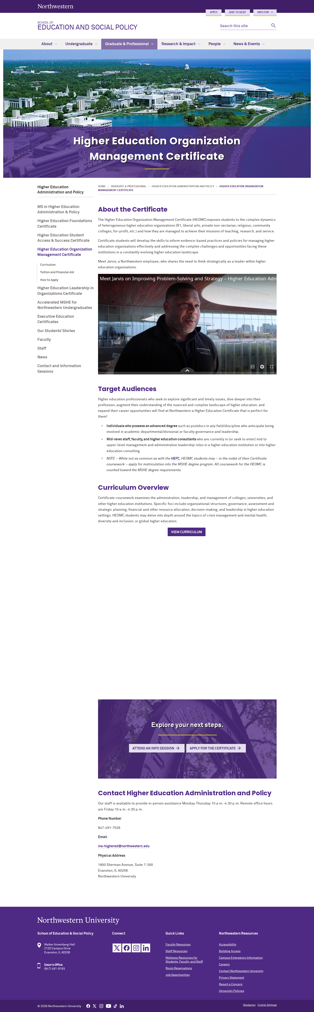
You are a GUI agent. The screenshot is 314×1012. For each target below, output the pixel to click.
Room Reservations (179, 968)
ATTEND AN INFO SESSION (153, 748)
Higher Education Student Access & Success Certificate (63, 238)
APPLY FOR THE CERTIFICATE (213, 748)
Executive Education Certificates (55, 319)
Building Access (230, 951)
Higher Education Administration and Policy (183, 186)
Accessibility (227, 944)
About (47, 44)
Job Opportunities (178, 974)
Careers (224, 964)
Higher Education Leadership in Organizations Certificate (65, 290)
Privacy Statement (231, 977)
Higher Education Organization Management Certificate (64, 252)
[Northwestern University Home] (55, 6)
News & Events (247, 44)
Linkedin (145, 948)
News (42, 357)
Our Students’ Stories (56, 331)
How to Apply (49, 280)
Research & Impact (178, 44)
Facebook (126, 948)
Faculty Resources (178, 944)
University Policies (231, 991)
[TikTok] (115, 1005)
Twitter (117, 948)
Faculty (44, 340)
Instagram (136, 948)
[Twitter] (95, 1005)
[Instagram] (101, 1005)
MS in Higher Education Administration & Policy (58, 209)
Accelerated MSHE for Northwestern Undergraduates (64, 305)
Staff (41, 348)
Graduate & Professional (127, 44)
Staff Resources (176, 951)
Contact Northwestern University (241, 971)
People (215, 44)
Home (102, 186)
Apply (213, 12)
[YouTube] (108, 1005)
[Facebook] (88, 1005)
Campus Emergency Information (241, 957)
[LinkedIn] (122, 1005)
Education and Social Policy (87, 26)
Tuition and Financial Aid (57, 272)
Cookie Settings (267, 1005)
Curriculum (48, 264)
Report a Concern (230, 984)
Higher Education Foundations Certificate (64, 223)
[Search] (273, 26)
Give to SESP (237, 12)
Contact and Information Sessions (59, 368)
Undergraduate (79, 44)
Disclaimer (249, 1005)
